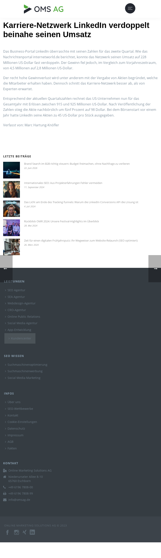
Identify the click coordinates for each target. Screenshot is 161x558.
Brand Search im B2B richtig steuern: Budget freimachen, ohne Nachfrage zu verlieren (77, 164)
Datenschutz (16, 428)
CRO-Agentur (17, 310)
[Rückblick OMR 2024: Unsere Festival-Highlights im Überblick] (11, 227)
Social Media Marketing (24, 378)
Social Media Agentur (23, 323)
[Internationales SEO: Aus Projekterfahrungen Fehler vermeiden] (11, 189)
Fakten (12, 448)
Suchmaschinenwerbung (25, 371)
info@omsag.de (19, 500)
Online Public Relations (24, 317)
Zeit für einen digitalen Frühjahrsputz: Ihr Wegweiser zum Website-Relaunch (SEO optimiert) (81, 240)
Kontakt (13, 415)
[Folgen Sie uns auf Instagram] (17, 534)
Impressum (15, 435)
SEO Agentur (16, 290)
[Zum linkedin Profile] (34, 534)
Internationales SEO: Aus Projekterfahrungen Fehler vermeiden (63, 183)
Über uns (14, 402)
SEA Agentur (16, 297)
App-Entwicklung (19, 330)
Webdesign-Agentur (22, 303)
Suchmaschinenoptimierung (27, 365)
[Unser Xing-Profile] (26, 534)
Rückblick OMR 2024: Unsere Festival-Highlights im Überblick (61, 221)
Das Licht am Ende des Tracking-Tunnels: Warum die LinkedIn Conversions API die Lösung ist (81, 202)
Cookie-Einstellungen (22, 422)
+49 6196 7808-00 (20, 487)
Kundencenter (21, 338)
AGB (10, 442)
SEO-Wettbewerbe (20, 409)
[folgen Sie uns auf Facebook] (7, 534)
